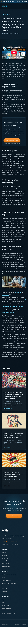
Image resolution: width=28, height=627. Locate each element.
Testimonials (5, 558)
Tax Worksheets (6, 605)
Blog (3, 599)
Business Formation (6, 580)
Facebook (17, 292)
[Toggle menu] (24, 6)
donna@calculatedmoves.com (12, 306)
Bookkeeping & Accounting (9, 574)
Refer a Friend (5, 563)
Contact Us (4, 561)
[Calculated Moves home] (5, 6)
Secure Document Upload (8, 613)
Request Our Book (6, 608)
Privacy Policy (5, 624)
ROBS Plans (5, 588)
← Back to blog (6, 14)
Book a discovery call (12, 140)
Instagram (5, 295)
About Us (4, 552)
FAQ (3, 602)
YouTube (23, 299)
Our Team (4, 555)
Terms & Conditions (15, 624)
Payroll (3, 577)
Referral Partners (6, 566)
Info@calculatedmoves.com (9, 541)
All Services (5, 591)
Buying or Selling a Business (9, 583)
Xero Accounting (6, 586)
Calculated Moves (8, 312)
